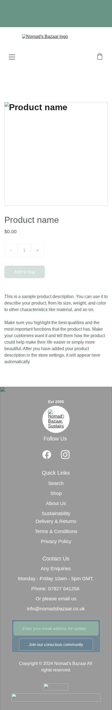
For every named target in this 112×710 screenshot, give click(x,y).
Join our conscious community (56, 644)
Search (56, 483)
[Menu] (12, 57)
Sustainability (56, 513)
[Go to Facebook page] (46, 454)
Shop (56, 493)
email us (67, 598)
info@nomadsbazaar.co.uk (56, 608)
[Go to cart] (99, 57)
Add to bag (24, 272)
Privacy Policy (56, 541)
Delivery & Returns (56, 521)
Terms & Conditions (56, 531)
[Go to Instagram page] (65, 454)
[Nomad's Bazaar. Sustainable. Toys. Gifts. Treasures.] (56, 419)
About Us (56, 503)
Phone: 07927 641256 (55, 588)
